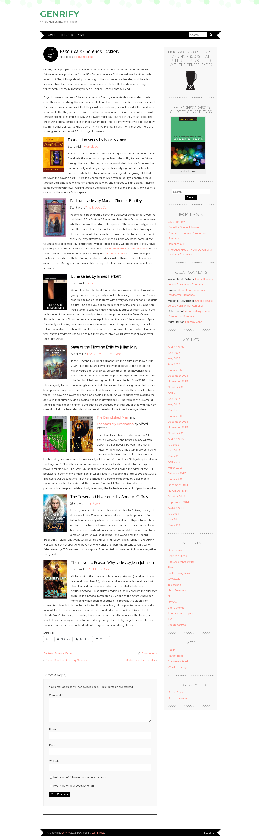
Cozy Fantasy (176, 221)
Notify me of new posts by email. (73, 785)
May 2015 (174, 456)
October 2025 (176, 387)
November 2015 (178, 427)
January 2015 (176, 479)
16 (50, 50)
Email (53, 745)
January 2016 (176, 416)
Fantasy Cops (193, 322)
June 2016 (174, 398)
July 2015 (173, 444)
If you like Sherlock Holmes (184, 227)
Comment (56, 695)
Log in (171, 650)
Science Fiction (64, 653)
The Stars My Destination (115, 424)
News (171, 596)
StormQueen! (139, 248)
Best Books (175, 550)
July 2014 (173, 513)
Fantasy (48, 653)
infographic (174, 584)
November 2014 (178, 490)
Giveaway (174, 579)
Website (54, 761)
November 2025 (178, 381)
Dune (90, 283)
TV (170, 619)
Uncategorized (177, 625)
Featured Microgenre (181, 561)
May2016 (50, 55)
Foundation (91, 146)
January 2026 (176, 370)
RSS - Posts (175, 692)
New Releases (177, 590)
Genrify (59, 14)
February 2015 (177, 473)
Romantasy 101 (178, 244)
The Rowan (94, 503)
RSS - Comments (178, 698)
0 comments (149, 653)
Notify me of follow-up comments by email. (80, 777)
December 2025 (178, 375)
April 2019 (174, 393)
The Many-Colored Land (104, 354)
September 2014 (178, 502)
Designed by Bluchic (209, 833)
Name (53, 729)
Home (52, 35)
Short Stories (176, 607)
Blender (66, 35)
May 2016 (174, 404)
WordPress (98, 832)
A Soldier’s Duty (98, 569)
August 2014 (176, 507)
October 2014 (176, 496)
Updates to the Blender (140, 660)
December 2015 (178, 421)
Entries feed (175, 655)
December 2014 (178, 485)
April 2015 (174, 461)
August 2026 (176, 347)
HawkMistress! (118, 248)
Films (171, 567)
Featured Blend (83, 56)
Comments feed (178, 661)
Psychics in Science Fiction (89, 51)
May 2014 (174, 525)
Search (191, 197)
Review (172, 602)
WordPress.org (177, 667)
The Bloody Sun (97, 207)
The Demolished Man (112, 417)
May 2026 (174, 358)
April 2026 (174, 364)
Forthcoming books (180, 573)
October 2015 (176, 433)
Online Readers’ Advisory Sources (66, 660)
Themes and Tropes (180, 613)
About (82, 35)
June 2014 (174, 519)
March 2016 (175, 410)
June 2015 (174, 450)
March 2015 (175, 467)
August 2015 (176, 439)
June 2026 (174, 352)
